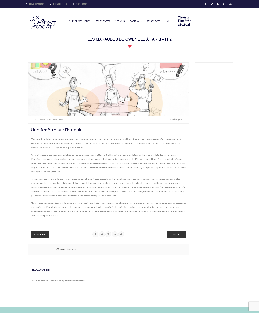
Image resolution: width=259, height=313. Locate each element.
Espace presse (60, 3)
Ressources (153, 21)
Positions (136, 21)
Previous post (40, 234)
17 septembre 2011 (43, 120)
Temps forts (102, 21)
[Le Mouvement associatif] (43, 21)
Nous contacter (36, 3)
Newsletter (81, 3)
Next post (176, 234)
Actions (120, 21)
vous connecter (50, 280)
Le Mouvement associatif (65, 249)
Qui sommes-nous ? (79, 21)
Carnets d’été (57, 120)
